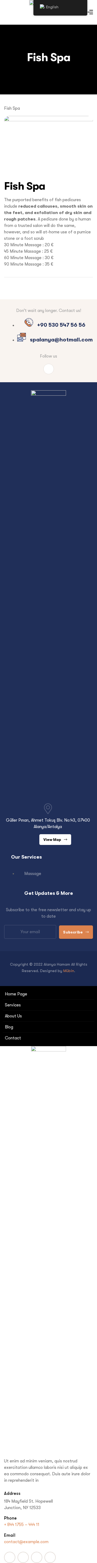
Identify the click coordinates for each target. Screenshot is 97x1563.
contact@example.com (26, 1541)
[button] (55, 839)
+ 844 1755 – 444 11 (21, 1524)
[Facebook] (9, 1557)
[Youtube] (23, 1557)
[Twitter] (36, 1557)
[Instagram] (48, 369)
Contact (13, 1038)
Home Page (16, 994)
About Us (13, 1016)
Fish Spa (24, 186)
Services (13, 1005)
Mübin (68, 971)
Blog (9, 1027)
